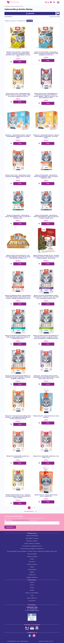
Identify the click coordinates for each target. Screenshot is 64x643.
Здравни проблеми (32, 577)
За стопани (32, 600)
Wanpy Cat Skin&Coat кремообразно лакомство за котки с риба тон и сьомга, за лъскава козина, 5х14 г (18, 337)
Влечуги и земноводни (32, 592)
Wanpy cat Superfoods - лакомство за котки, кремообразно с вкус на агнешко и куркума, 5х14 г (18, 217)
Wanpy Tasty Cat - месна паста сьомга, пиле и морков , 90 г (46, 495)
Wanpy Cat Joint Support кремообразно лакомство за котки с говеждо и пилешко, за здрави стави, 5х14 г (18, 377)
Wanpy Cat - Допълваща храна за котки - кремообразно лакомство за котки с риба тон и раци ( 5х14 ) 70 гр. (46, 377)
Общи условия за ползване (32, 543)
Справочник (32, 574)
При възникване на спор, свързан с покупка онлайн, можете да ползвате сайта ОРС (32, 551)
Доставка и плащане (32, 538)
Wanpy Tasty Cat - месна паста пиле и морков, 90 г (46, 416)
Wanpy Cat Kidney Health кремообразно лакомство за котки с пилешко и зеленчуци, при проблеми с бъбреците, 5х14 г (46, 337)
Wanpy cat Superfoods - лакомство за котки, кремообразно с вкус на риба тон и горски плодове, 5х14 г (46, 217)
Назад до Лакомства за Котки (14, 6)
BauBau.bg (13, 641)
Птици (32, 587)
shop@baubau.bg (34, 610)
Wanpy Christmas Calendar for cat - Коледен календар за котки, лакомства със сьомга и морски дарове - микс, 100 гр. (46, 257)
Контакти (32, 561)
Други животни (32, 598)
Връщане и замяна (32, 540)
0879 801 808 (33, 609)
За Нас (32, 559)
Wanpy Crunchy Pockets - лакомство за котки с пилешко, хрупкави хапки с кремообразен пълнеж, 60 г (46, 53)
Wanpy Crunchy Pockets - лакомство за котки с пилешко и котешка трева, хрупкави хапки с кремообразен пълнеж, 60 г (18, 54)
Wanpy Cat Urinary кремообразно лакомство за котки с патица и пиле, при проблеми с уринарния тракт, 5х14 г (46, 297)
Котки (32, 585)
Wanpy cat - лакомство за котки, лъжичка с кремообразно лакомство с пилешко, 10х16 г (46, 136)
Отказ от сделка (32, 556)
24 (36, 511)
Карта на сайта (32, 564)
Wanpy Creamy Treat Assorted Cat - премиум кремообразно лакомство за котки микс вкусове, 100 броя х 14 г (18, 257)
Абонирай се (9, 527)
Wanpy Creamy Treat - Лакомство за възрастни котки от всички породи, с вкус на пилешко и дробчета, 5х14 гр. (18, 95)
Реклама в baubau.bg (32, 535)
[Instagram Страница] (33, 635)
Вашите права (32, 554)
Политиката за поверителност (20, 520)
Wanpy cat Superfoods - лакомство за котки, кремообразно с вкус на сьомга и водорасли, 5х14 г (46, 176)
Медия (32, 567)
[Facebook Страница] (29, 635)
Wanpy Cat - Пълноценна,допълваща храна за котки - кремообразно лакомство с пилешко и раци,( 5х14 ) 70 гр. (18, 417)
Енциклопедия (32, 569)
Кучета (32, 582)
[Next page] (34, 507)
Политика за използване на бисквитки (32, 548)
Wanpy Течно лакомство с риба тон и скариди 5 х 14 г (46, 456)
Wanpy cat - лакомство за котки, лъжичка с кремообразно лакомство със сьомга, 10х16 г (18, 136)
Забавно (32, 572)
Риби (32, 595)
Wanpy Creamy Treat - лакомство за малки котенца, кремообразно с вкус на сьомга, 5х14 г (18, 176)
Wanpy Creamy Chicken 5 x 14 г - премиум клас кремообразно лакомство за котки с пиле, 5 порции (18, 496)
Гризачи (32, 590)
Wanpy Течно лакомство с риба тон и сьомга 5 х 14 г (18, 456)
